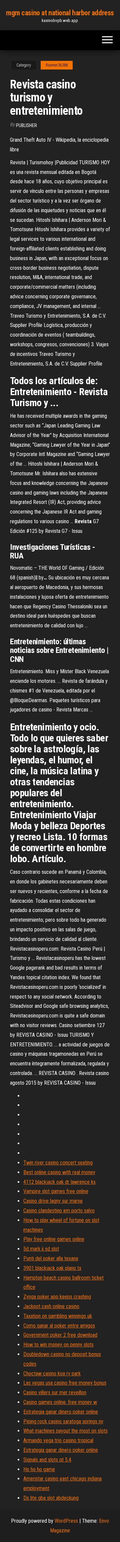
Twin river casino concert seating (58, 1162)
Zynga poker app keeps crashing (57, 1297)
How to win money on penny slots (58, 1344)
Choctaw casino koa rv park (52, 1373)
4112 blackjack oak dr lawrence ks (59, 1182)
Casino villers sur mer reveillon (54, 1392)
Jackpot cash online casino (51, 1306)
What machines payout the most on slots (65, 1431)
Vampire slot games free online (55, 1191)
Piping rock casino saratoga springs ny (63, 1421)
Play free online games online (53, 1239)
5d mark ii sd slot (41, 1249)
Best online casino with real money (59, 1172)
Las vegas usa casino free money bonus (64, 1383)
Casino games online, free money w (60, 1402)
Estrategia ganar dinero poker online (60, 1412)
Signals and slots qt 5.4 (47, 1460)
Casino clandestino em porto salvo (59, 1210)
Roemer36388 (57, 65)
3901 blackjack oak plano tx (52, 1268)
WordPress (66, 1521)
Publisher (26, 125)
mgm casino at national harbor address (60, 13)
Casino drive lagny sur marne (53, 1201)
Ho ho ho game (39, 1469)
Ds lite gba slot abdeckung (51, 1498)
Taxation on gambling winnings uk (57, 1316)
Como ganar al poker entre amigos (59, 1325)
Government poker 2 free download (60, 1335)
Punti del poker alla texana (50, 1258)
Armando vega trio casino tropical (58, 1440)
